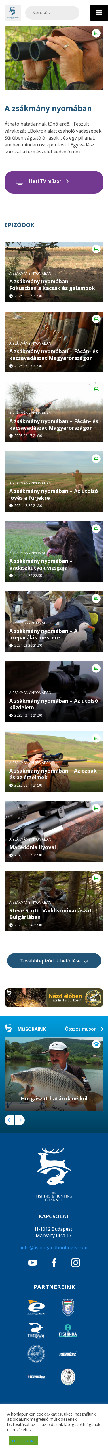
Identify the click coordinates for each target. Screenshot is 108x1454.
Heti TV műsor (45, 181)
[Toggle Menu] (99, 13)
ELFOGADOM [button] (23, 1440)
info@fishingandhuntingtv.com (54, 1247)
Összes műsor (80, 1029)
